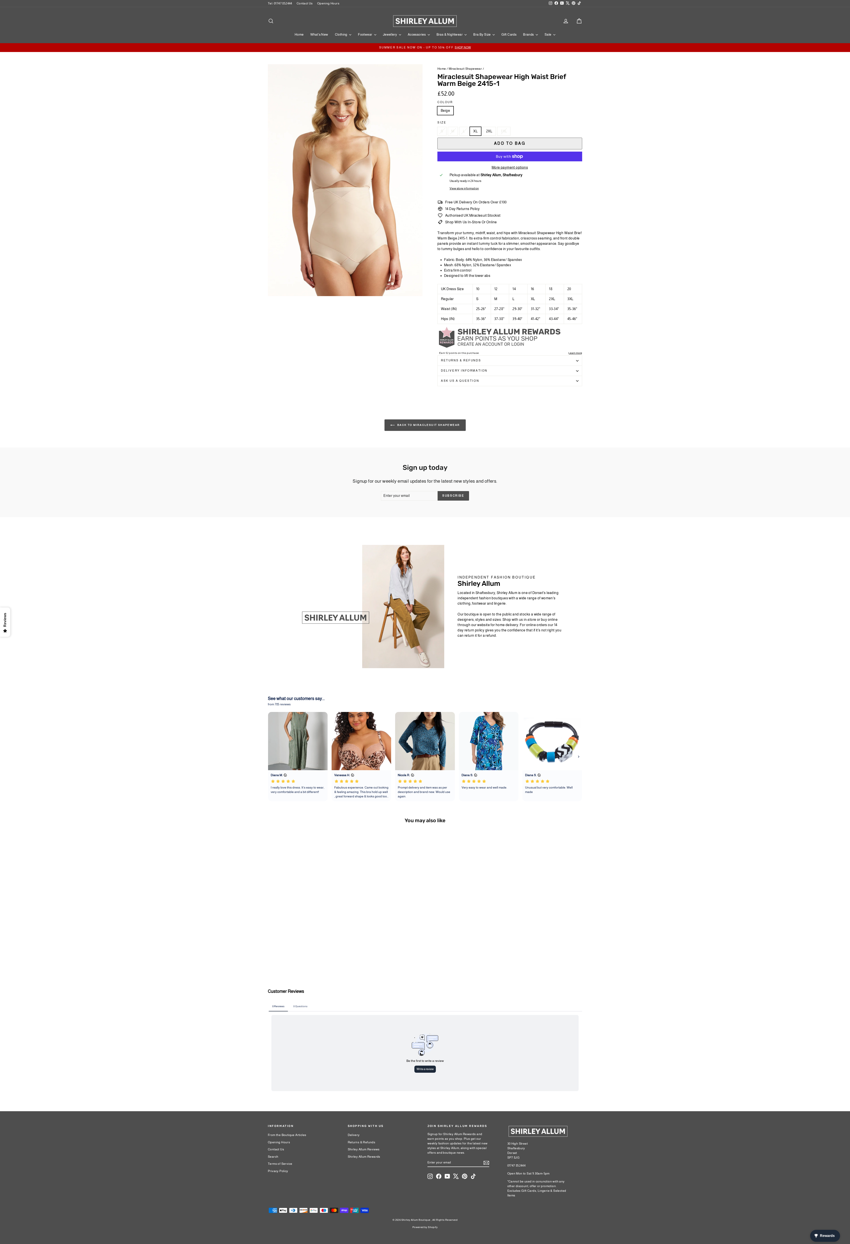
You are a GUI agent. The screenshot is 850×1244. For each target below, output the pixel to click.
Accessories (417, 34)
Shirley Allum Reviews (364, 1149)
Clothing (341, 34)
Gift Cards (508, 34)
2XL (489, 131)
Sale (548, 34)
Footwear (365, 34)
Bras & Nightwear (450, 34)
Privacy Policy (278, 1171)
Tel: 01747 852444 (280, 3)
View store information (464, 188)
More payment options (510, 167)
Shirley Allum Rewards (364, 1156)
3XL (504, 131)
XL (475, 131)
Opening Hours (328, 3)
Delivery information (464, 370)
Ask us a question (460, 380)
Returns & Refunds (461, 360)
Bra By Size (482, 34)
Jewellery (390, 34)
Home (299, 34)
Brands (529, 34)
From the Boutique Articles (287, 1135)
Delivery (354, 1135)
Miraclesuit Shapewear (465, 68)
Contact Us (305, 3)
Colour (445, 102)
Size (441, 122)
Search (273, 1156)
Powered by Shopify (425, 1227)
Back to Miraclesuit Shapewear (428, 424)
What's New (319, 34)
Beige (445, 110)
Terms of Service (280, 1163)
